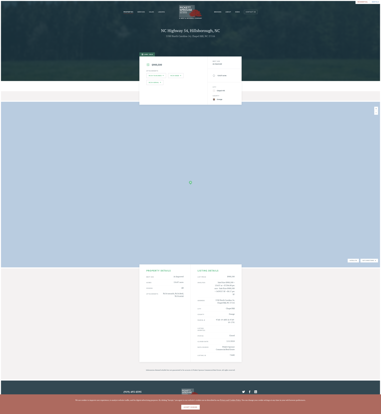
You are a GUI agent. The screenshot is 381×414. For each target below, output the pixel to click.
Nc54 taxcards (168, 294)
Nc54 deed (179, 294)
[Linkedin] (255, 392)
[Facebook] (249, 392)
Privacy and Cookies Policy (230, 400)
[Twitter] (244, 392)
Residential (362, 2)
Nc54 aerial (179, 296)
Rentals (375, 2)
